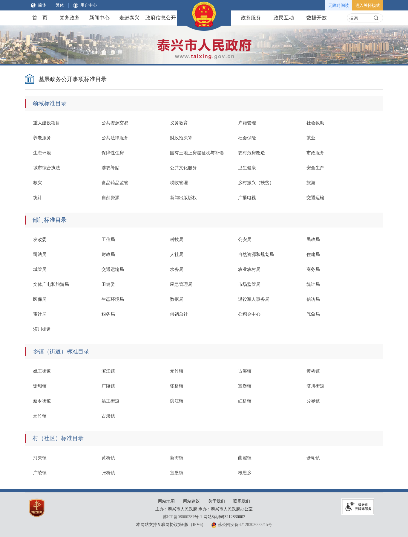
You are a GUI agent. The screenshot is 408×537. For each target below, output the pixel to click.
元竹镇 (176, 371)
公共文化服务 (183, 167)
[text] (359, 17)
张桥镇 (176, 386)
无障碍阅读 (338, 5)
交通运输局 (113, 269)
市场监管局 (249, 284)
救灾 (37, 182)
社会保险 (247, 137)
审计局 (40, 314)
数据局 (176, 299)
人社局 (176, 254)
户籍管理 (247, 122)
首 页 (39, 18)
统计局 (313, 284)
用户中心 (88, 5)
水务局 (176, 269)
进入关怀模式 (367, 5)
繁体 (60, 5)
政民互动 (284, 18)
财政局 (108, 254)
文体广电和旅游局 (51, 284)
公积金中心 (249, 314)
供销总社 (179, 314)
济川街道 (42, 329)
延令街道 (42, 401)
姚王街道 (42, 371)
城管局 (40, 269)
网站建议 (191, 501)
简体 (42, 5)
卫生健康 (247, 167)
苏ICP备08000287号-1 (182, 517)
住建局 (313, 254)
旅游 (310, 182)
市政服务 (315, 152)
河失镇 (40, 457)
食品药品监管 (115, 182)
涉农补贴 (110, 167)
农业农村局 (249, 269)
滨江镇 (108, 371)
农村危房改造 (251, 152)
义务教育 (179, 122)
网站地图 (166, 501)
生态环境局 (113, 299)
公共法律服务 (115, 137)
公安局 (244, 239)
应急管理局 (181, 284)
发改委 (40, 239)
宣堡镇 (244, 386)
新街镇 (176, 457)
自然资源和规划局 (256, 254)
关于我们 (216, 501)
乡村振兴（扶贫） (256, 182)
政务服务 (251, 18)
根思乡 (244, 472)
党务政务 (69, 18)
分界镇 (313, 401)
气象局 (313, 314)
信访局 (313, 299)
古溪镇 (244, 371)
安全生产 (315, 167)
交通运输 (315, 197)
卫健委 (108, 284)
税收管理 (179, 182)
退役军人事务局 (253, 299)
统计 (37, 197)
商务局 (313, 269)
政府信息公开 (160, 18)
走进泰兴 (129, 18)
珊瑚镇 (40, 386)
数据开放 (316, 18)
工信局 (108, 239)
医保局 (40, 299)
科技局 (176, 239)
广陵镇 (108, 386)
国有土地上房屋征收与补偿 (197, 152)
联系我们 (241, 501)
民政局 (313, 239)
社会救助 (315, 122)
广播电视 (247, 197)
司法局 (40, 254)
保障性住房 (113, 152)
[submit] (376, 18)
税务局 (108, 314)
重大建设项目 (46, 122)
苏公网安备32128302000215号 (245, 524)
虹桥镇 (244, 401)
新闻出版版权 (183, 197)
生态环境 (42, 152)
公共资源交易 (115, 122)
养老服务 (42, 137)
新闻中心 (99, 18)
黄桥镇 (313, 371)
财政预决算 (181, 137)
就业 (310, 137)
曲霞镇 (244, 457)
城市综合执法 (46, 167)
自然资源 (110, 197)
